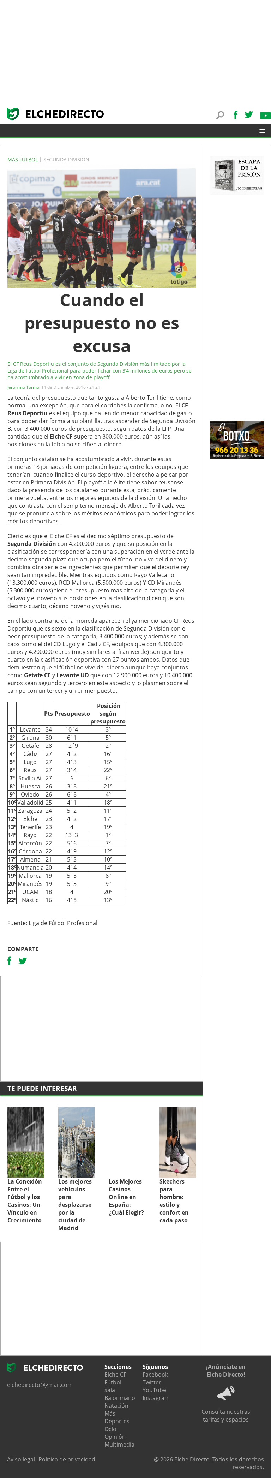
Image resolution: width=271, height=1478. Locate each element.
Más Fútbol (23, 159)
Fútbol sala (112, 1386)
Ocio (110, 1429)
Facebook (155, 1374)
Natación (116, 1406)
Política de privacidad (66, 1459)
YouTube (154, 1390)
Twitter (152, 1382)
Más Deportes (117, 1417)
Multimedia (119, 1444)
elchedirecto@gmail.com (40, 1385)
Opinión (115, 1437)
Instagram (156, 1398)
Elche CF (115, 1374)
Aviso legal (21, 1459)
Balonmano (119, 1398)
